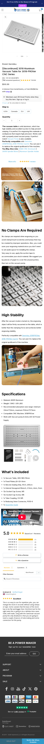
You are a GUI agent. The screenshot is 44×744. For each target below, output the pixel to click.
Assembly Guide (11, 505)
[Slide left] (17, 56)
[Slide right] (26, 56)
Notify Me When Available (33, 741)
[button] (2, 9)
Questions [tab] (20, 568)
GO (34, 654)
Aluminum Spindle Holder (29, 151)
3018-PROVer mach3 (21, 144)
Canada (14, 111)
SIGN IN (22, 6)
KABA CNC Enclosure (27, 149)
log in (27, 99)
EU (22, 111)
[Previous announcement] (2, 3)
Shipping (5, 103)
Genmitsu (12, 64)
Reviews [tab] (7, 568)
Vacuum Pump (13, 139)
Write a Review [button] (23, 555)
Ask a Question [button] (23, 560)
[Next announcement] (42, 3)
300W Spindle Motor (10, 151)
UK (28, 111)
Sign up (19, 99)
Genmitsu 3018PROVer (30, 335)
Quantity (6, 117)
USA (5, 111)
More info (12, 161)
